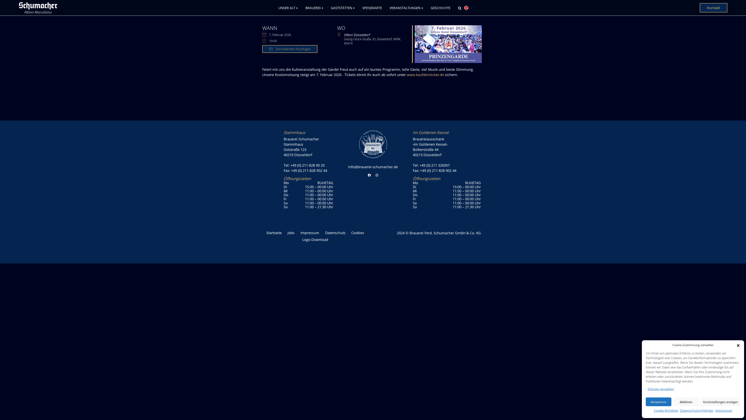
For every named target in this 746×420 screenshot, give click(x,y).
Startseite (274, 232)
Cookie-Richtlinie (666, 411)
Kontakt (713, 7)
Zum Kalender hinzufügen (293, 49)
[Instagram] (376, 175)
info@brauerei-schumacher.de (373, 166)
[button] (738, 345)
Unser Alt (286, 8)
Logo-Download (315, 239)
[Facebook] (369, 175)
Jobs (291, 232)
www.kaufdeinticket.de (425, 74)
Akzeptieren (658, 402)
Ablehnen (686, 402)
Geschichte (440, 8)
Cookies (357, 232)
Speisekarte (372, 8)
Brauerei (313, 8)
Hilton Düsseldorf (357, 35)
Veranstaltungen (405, 8)
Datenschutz (335, 232)
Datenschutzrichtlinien (697, 411)
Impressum (723, 411)
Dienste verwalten (661, 389)
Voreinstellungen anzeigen (720, 402)
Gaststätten (341, 8)
